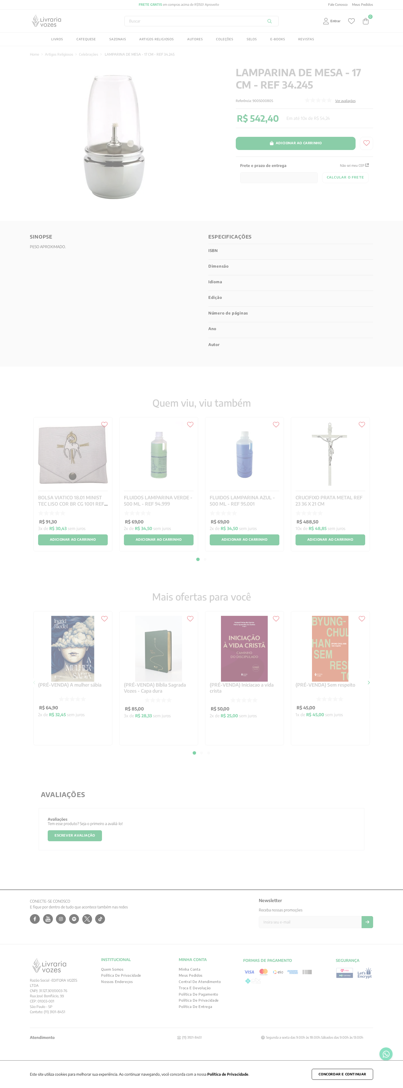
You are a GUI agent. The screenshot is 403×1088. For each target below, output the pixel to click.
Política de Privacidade (227, 1074)
